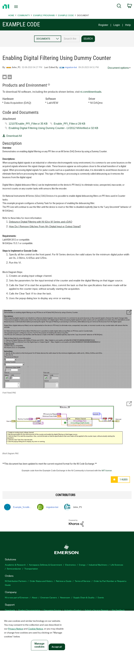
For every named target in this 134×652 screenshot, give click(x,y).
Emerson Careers (49, 597)
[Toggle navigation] (20, 7)
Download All (14, 136)
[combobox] (70, 38)
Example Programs (44, 15)
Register (103, 25)
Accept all (57, 647)
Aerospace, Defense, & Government (45, 564)
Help (128, 25)
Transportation (31, 568)
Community (23, 15)
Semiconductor (14, 568)
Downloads (10, 609)
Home (11, 15)
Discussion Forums (52, 609)
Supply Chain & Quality (83, 597)
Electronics (70, 564)
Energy (82, 564)
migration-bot (71, 67)
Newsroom (65, 597)
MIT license (107, 470)
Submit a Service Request (96, 609)
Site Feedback (118, 609)
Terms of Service (82, 580)
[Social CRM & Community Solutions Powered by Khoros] (76, 523)
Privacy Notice (15, 628)
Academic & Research (15, 564)
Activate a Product (72, 609)
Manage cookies (39, 645)
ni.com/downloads (90, 91)
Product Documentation (29, 609)
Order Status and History (41, 580)
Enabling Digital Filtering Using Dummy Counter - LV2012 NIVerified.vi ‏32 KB (53, 128)
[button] (67, 349)
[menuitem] (119, 6)
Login (116, 25)
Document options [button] (118, 67)
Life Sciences (117, 564)
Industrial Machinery (98, 564)
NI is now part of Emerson (16, 597)
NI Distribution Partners (15, 580)
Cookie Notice (35, 628)
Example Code (66, 15)
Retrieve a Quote (63, 580)
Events (101, 597)
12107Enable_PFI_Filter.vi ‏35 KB (28, 123)
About (34, 597)
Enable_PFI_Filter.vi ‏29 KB (69, 123)
